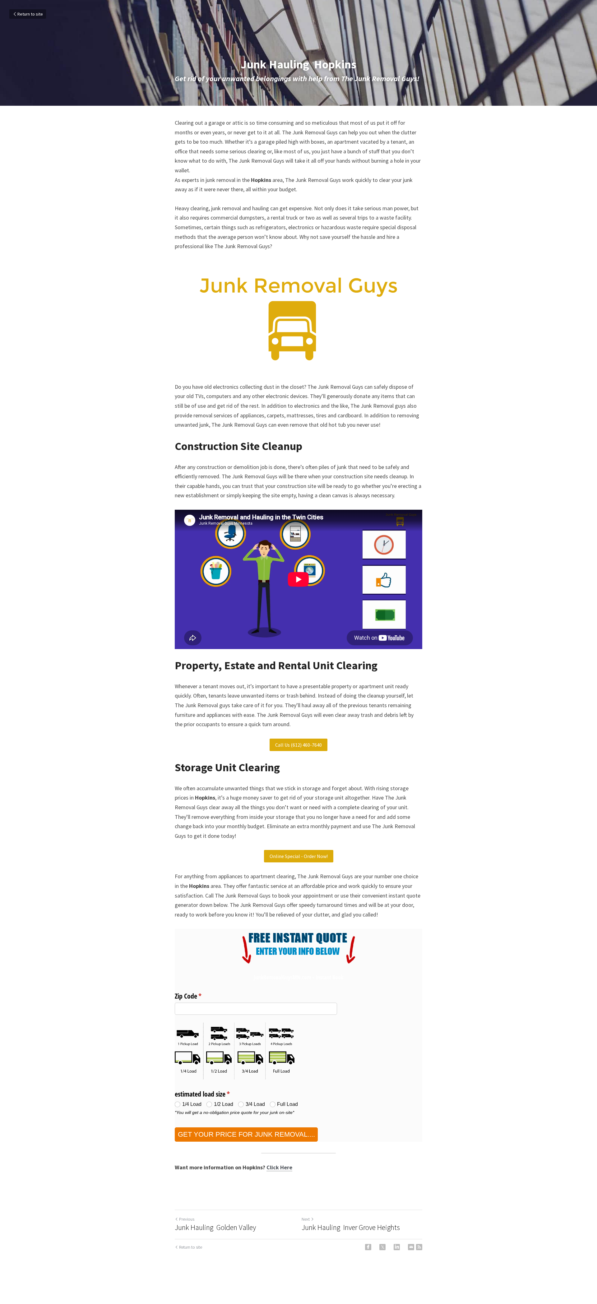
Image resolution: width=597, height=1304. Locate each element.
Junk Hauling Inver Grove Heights (351, 1227)
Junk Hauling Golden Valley (215, 1227)
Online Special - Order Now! (299, 856)
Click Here (279, 1167)
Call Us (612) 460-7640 (298, 745)
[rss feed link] (419, 1247)
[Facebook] (368, 1247)
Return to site (30, 14)
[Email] (411, 1247)
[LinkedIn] (397, 1247)
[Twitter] (382, 1247)
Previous (186, 1219)
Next (306, 1219)
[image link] (298, 317)
